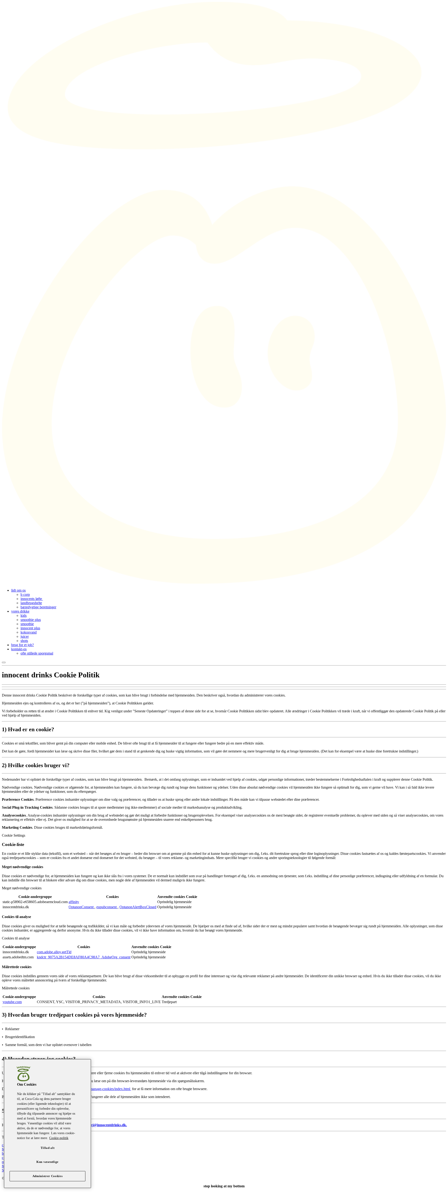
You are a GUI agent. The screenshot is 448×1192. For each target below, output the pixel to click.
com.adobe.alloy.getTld (54, 952)
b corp (25, 594)
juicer (25, 636)
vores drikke (20, 611)
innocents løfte (32, 599)
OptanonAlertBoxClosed (137, 907)
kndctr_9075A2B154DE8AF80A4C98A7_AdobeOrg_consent (83, 957)
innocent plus (30, 628)
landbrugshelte (31, 603)
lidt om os (18, 590)
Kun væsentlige (47, 1162)
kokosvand (29, 632)
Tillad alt (48, 1148)
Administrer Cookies (47, 1176)
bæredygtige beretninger (38, 607)
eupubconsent (107, 907)
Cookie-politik (58, 1138)
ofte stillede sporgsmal (37, 653)
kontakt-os (19, 649)
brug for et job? (22, 645)
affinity (74, 902)
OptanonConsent (81, 907)
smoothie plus (31, 620)
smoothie (27, 624)
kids (24, 615)
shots (24, 641)
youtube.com (12, 1002)
